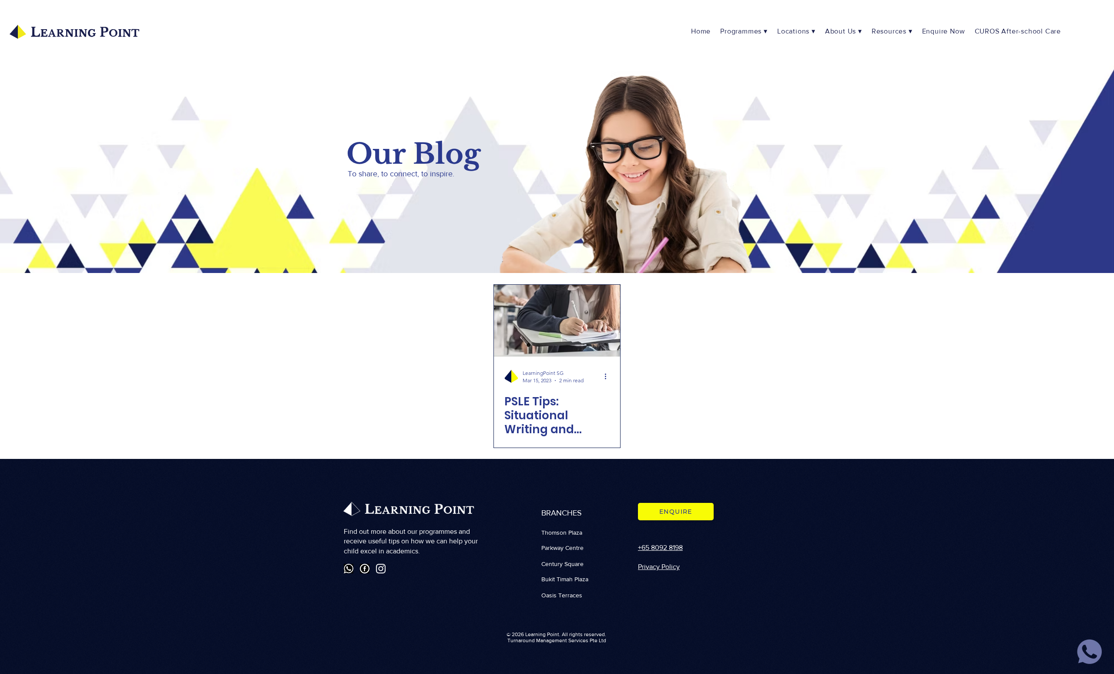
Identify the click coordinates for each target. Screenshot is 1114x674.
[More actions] (608, 376)
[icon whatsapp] (1089, 651)
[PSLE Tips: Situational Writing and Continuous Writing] (557, 321)
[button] (797, 32)
